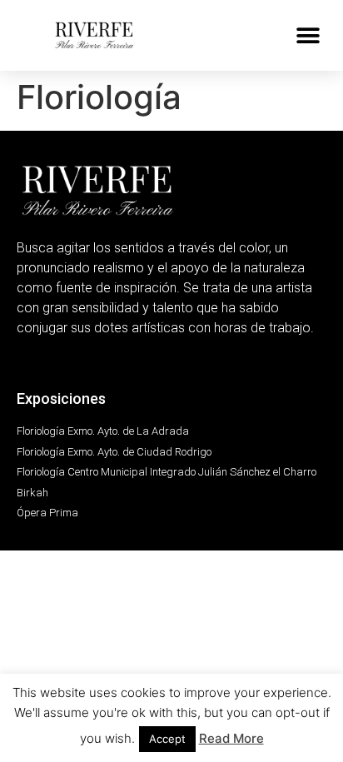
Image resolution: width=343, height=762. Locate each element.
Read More (231, 738)
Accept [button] (167, 738)
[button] (307, 35)
